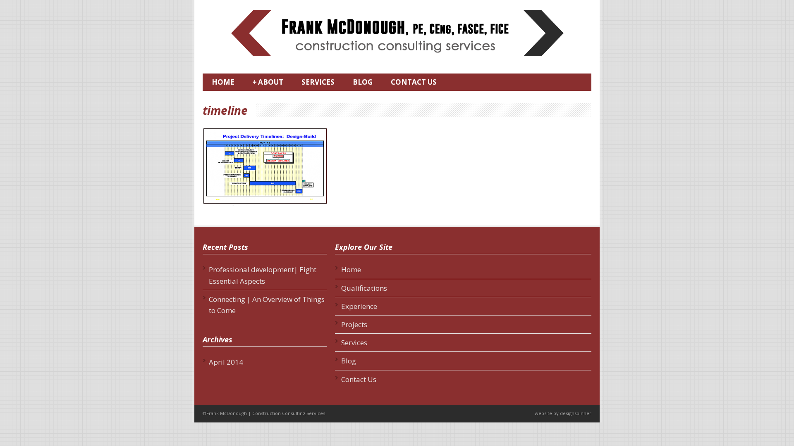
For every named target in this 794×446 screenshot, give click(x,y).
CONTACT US (414, 82)
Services (354, 342)
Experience (359, 306)
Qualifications (364, 288)
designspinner (575, 413)
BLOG (363, 82)
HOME (223, 82)
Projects (354, 324)
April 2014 (226, 362)
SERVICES (318, 82)
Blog (348, 360)
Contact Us (358, 379)
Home (351, 269)
